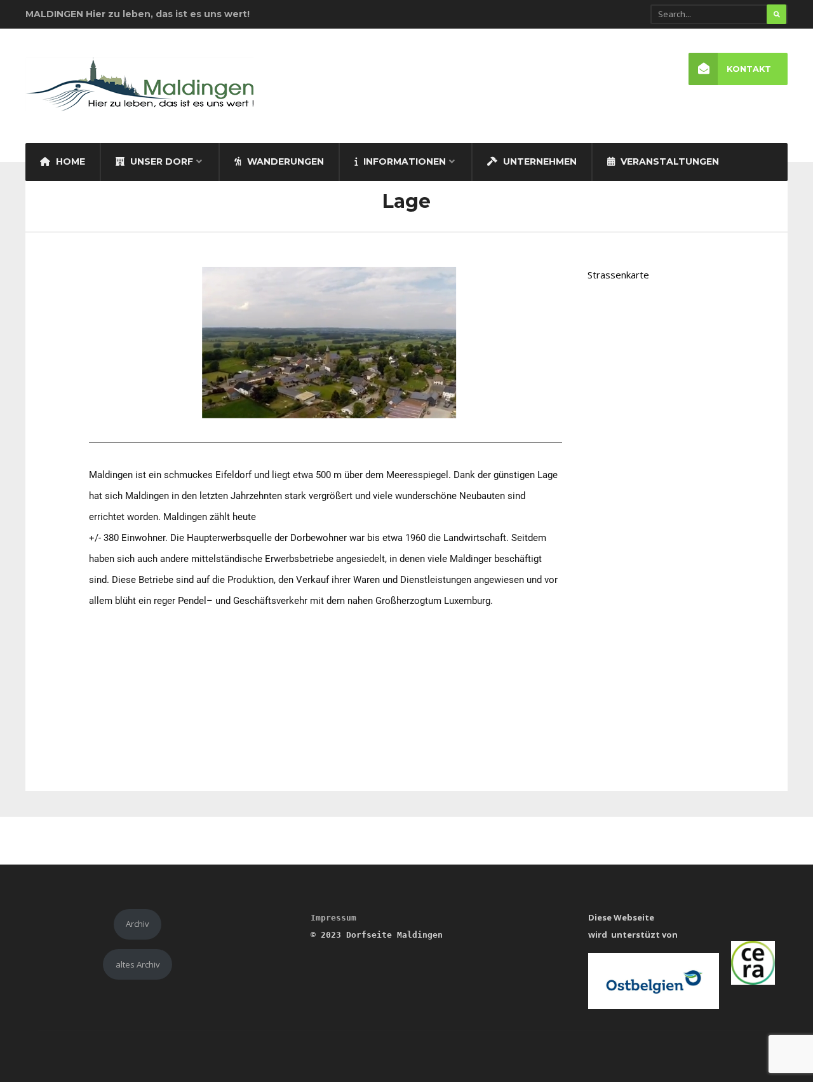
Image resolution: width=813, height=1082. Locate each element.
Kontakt (749, 69)
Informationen (403, 161)
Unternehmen (539, 161)
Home (69, 161)
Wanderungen (284, 161)
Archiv (137, 923)
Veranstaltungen (668, 161)
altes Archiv (138, 964)
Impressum (333, 917)
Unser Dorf (160, 161)
